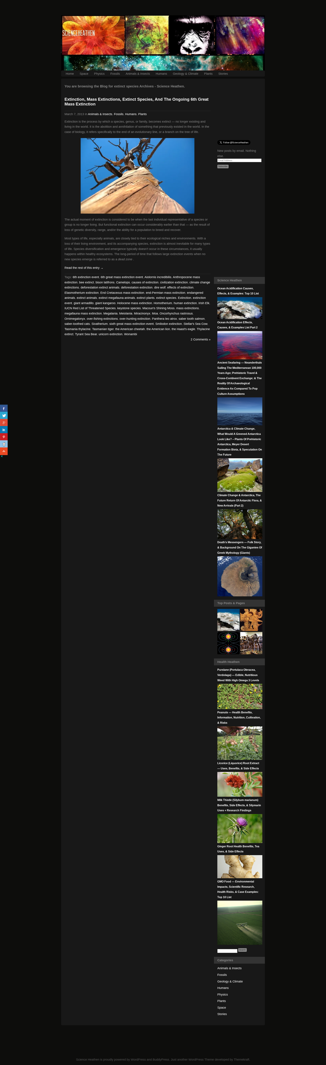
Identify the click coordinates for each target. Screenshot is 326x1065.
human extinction (185, 303)
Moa (155, 313)
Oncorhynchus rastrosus (176, 313)
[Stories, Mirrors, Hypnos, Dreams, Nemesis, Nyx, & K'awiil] (251, 620)
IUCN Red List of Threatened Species (90, 308)
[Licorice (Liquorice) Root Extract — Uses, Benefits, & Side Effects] (239, 796)
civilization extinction (174, 282)
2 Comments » (201, 339)
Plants (208, 73)
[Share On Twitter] (4, 415)
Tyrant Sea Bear (86, 334)
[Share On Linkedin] (4, 430)
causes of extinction (145, 282)
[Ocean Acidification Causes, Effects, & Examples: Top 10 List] (239, 318)
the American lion (158, 329)
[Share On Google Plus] (4, 423)
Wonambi (130, 334)
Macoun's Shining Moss (158, 308)
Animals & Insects (138, 73)
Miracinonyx (142, 313)
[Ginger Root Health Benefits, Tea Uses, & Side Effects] (239, 877)
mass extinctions (187, 308)
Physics (99, 73)
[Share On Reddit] (4, 444)
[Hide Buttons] (1, 457)
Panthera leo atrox (164, 318)
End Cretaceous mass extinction (122, 292)
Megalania (110, 313)
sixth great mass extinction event (131, 324)
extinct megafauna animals (117, 298)
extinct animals (87, 298)
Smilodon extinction (168, 324)
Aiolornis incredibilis (157, 277)
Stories (223, 73)
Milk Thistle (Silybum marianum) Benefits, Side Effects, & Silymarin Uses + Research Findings (239, 805)
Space (84, 73)
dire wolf (160, 287)
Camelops (123, 282)
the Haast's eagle (183, 329)
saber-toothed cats (77, 324)
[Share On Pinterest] (4, 437)
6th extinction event (86, 277)
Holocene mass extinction (134, 303)
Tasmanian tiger (103, 329)
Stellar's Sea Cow (195, 324)
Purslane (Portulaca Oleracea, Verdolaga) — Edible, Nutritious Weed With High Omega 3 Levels (238, 675)
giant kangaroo (105, 303)
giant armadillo (84, 303)
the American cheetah (130, 329)
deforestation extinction (136, 287)
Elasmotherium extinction (82, 292)
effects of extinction (180, 287)
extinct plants (146, 298)
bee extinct (86, 282)
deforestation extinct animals (100, 287)
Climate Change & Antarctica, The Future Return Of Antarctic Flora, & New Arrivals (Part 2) (239, 500)
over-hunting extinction (135, 318)
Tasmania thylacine (77, 329)
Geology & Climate (185, 73)
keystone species (129, 308)
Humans (161, 73)
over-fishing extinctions (102, 318)
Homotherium (163, 303)
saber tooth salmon (192, 318)
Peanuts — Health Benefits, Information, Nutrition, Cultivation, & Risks (239, 717)
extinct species (166, 298)
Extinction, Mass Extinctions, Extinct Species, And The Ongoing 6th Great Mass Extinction (137, 101)
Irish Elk (203, 303)
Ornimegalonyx (75, 318)
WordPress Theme (201, 1059)
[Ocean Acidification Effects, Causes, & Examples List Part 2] (239, 358)
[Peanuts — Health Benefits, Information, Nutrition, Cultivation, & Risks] (239, 759)
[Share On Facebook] (4, 408)
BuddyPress (161, 1059)
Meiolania (125, 313)
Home (70, 73)
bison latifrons (105, 282)
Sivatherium (100, 324)
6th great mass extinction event (122, 277)
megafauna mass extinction (83, 313)
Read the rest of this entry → (84, 267)
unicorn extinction (110, 334)
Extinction (184, 298)
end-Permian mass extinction (165, 292)
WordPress (138, 1059)
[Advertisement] (163, 7)
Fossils (115, 73)
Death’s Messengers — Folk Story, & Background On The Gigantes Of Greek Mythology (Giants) (239, 547)
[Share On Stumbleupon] (4, 451)
